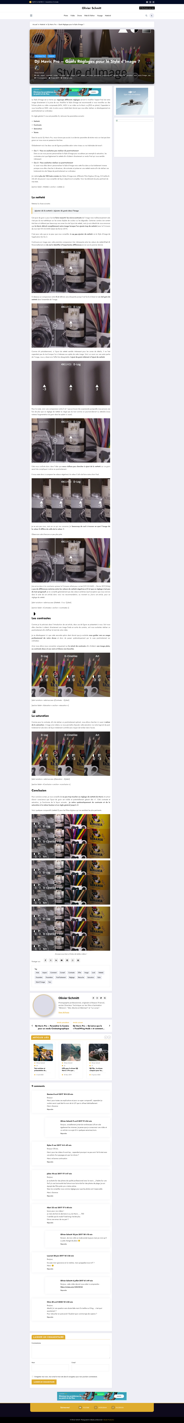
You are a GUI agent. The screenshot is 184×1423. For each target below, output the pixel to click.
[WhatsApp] (73, 960)
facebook (120, 1407)
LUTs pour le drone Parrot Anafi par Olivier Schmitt (46, 2)
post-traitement (107, 75)
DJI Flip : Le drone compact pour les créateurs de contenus (97, 1069)
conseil (56, 75)
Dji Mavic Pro (40, 56)
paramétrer (97, 75)
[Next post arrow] (109, 1025)
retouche (122, 75)
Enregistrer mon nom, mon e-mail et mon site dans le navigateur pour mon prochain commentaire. (65, 1377)
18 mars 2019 (68, 1075)
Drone (79, 15)
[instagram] (150, 2)
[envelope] (62, 960)
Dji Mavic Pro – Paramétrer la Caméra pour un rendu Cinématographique (52, 1027)
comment (49, 75)
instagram (102, 1407)
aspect (43, 75)
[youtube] (147, 2)
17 (92, 1066)
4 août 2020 (39, 1075)
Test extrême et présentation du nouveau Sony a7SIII (41, 1069)
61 (64, 1066)
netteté (83, 75)
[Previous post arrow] (32, 1025)
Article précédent (63, 1022)
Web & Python (89, 15)
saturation (129, 75)
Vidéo (72, 15)
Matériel (108, 15)
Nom (33, 1362)
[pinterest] (67, 960)
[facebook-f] (153, 2)
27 (37, 1066)
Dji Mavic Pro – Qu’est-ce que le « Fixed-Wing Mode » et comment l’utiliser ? (88, 1027)
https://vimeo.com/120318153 (71, 1287)
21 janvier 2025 (95, 1075)
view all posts (63, 1012)
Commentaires (36, 1343)
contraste (62, 75)
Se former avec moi (148, 8)
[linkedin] (56, 960)
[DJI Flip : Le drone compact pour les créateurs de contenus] (98, 1052)
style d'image (142, 75)
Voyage (100, 15)
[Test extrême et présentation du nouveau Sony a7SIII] (43, 1052)
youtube (86, 1407)
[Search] (146, 15)
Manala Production (108, 1420)
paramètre (89, 75)
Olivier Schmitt (91, 8)
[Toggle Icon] (31, 15)
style (135, 75)
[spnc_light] (151, 15)
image (73, 75)
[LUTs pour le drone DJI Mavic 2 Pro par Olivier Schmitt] (71, 1052)
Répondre (50, 1109)
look (77, 75)
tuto (149, 75)
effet (68, 75)
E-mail (74, 1362)
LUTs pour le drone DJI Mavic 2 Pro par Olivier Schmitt (70, 1069)
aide (38, 75)
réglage (115, 75)
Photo (66, 15)
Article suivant (78, 1022)
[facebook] (45, 960)
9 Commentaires (42, 78)
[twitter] (51, 960)
